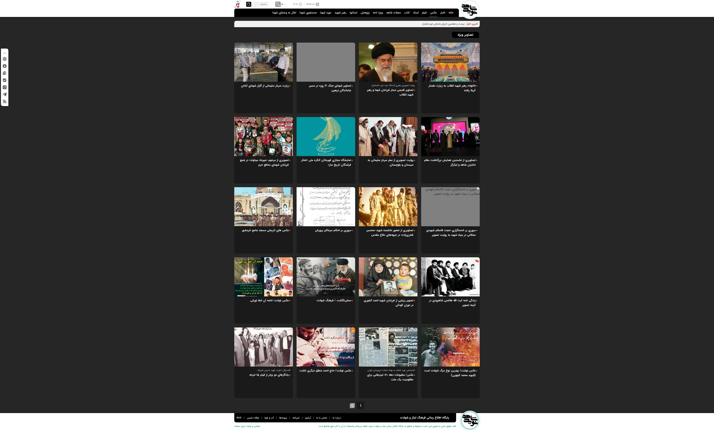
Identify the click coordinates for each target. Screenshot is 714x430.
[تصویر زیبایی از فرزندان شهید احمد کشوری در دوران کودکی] (388, 276)
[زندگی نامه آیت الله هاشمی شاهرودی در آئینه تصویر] (450, 276)
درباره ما (337, 418)
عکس (433, 12)
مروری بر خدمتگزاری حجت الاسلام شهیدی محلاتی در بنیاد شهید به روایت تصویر (451, 232)
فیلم (424, 12)
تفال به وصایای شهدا (284, 12)
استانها (353, 12)
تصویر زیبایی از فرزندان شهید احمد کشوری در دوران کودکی (388, 302)
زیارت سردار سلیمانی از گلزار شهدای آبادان (265, 86)
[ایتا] (4, 73)
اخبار (442, 12)
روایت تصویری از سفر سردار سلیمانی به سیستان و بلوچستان (390, 162)
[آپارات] (4, 59)
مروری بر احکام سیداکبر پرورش (333, 230)
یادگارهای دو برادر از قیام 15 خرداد (269, 375)
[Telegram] (4, 94)
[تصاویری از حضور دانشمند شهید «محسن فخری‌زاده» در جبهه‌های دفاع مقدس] (388, 206)
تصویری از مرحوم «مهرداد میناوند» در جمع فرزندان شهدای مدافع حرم (264, 162)
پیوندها (283, 418)
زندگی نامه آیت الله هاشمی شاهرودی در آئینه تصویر (452, 302)
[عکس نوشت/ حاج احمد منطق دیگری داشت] (326, 347)
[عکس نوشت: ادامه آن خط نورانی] (263, 276)
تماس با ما (321, 418)
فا (282, 4)
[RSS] (4, 101)
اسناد (416, 12)
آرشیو (308, 418)
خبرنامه (296, 418)
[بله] (4, 80)
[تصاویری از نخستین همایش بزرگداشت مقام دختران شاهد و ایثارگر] (450, 136)
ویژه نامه (378, 12)
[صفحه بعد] (352, 405)
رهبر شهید (340, 12)
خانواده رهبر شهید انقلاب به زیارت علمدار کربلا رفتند (452, 88)
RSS (239, 418)
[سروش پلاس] (4, 66)
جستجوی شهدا (308, 12)
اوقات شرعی (253, 418)
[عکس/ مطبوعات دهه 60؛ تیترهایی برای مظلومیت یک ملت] (388, 347)
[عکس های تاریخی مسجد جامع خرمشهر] (263, 206)
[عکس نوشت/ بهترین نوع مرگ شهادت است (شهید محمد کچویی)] (450, 347)
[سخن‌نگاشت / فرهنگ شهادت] (326, 276)
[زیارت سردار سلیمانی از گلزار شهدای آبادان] (263, 62)
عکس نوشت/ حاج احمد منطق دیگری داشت (325, 370)
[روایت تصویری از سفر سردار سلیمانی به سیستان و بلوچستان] (388, 136)
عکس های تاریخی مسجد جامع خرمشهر (265, 230)
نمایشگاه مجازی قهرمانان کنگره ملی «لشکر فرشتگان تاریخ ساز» (326, 162)
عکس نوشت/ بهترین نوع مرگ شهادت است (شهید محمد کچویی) (450, 373)
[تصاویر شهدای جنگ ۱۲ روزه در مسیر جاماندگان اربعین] (326, 62)
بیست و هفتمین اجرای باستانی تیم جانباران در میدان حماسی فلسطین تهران (426, 24)
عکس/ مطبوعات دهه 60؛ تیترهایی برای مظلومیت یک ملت (390, 377)
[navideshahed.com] (470, 9)
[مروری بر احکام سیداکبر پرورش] (326, 206)
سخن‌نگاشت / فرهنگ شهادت (333, 300)
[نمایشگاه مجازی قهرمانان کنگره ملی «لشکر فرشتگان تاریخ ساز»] (326, 136)
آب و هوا (269, 418)
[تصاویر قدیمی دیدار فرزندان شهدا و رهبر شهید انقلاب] (388, 62)
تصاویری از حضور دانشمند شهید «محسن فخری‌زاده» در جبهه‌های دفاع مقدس (389, 232)
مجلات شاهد (393, 12)
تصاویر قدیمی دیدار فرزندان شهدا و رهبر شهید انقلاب (390, 92)
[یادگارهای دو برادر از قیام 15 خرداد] (263, 347)
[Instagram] (4, 87)
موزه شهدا (325, 12)
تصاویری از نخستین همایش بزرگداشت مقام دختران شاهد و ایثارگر (450, 162)
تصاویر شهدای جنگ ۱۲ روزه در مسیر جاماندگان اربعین (330, 88)
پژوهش (365, 12)
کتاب (407, 12)
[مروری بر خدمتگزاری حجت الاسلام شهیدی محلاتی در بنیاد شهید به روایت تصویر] (450, 206)
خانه (450, 12)
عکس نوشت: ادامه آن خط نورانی (269, 300)
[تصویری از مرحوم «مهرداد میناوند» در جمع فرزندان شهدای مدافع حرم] (263, 136)
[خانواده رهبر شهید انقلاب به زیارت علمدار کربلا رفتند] (450, 62)
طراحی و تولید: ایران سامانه (247, 426)
